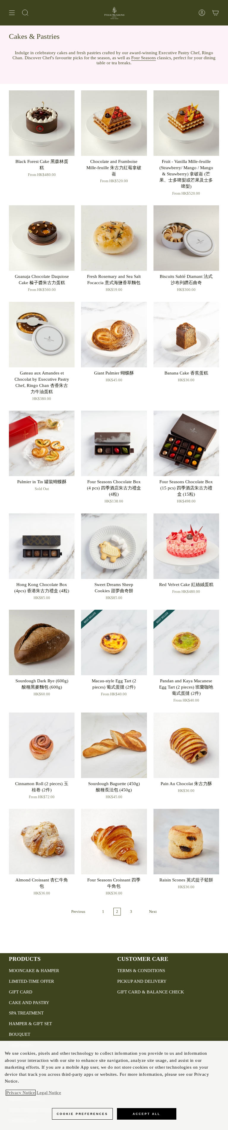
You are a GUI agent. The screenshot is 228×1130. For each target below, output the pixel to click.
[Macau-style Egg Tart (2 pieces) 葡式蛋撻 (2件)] (114, 642)
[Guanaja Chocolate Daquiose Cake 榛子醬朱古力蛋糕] (42, 238)
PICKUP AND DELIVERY (142, 981)
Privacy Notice (20, 1092)
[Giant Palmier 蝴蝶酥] (114, 334)
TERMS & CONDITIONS (141, 970)
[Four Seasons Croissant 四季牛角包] (114, 841)
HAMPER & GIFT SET (30, 1023)
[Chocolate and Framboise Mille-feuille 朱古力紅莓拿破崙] (114, 123)
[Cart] (215, 13)
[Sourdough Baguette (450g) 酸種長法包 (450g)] (114, 745)
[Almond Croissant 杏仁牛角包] (42, 841)
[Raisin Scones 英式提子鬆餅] (186, 841)
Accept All (146, 1113)
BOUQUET (19, 1034)
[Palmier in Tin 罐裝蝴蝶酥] (42, 443)
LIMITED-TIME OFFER (31, 981)
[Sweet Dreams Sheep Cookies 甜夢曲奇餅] (114, 546)
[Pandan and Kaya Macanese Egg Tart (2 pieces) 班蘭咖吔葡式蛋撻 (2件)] (186, 642)
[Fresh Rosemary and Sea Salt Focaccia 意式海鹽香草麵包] (114, 238)
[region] (114, 1085)
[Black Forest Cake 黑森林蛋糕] (42, 123)
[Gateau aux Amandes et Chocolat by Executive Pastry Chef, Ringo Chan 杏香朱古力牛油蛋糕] (42, 334)
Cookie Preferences (82, 1113)
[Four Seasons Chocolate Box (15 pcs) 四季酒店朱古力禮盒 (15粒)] (186, 443)
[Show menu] (12, 13)
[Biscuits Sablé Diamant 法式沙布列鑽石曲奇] (186, 238)
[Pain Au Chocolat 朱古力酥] (186, 745)
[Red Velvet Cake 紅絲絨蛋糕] (186, 546)
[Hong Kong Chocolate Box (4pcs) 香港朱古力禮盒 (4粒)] (42, 546)
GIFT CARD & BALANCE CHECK (150, 992)
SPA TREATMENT (26, 1013)
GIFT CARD (20, 992)
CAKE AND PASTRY (29, 1002)
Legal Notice (49, 1092)
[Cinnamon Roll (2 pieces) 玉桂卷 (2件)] (42, 745)
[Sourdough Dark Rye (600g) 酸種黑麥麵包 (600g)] (42, 642)
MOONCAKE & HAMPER (34, 970)
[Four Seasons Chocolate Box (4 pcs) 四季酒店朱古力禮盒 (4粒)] (114, 443)
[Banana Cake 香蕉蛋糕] (186, 334)
